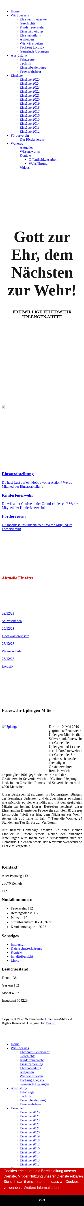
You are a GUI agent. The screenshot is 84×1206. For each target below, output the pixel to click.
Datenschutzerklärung (26, 948)
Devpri (51, 1023)
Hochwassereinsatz (15, 636)
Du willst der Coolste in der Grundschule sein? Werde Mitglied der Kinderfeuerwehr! (40, 506)
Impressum (18, 944)
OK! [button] (42, 1200)
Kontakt (16, 952)
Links (15, 960)
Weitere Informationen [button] (41, 1188)
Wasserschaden (12, 651)
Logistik (7, 666)
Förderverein (14, 516)
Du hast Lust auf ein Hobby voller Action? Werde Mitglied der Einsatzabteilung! (37, 484)
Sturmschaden (12, 621)
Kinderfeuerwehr (17, 495)
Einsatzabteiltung (18, 473)
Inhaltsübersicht (22, 956)
